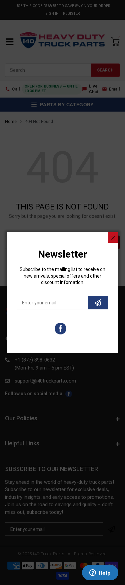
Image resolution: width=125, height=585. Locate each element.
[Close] (113, 237)
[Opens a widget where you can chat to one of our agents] (100, 573)
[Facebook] (60, 328)
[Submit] (98, 302)
